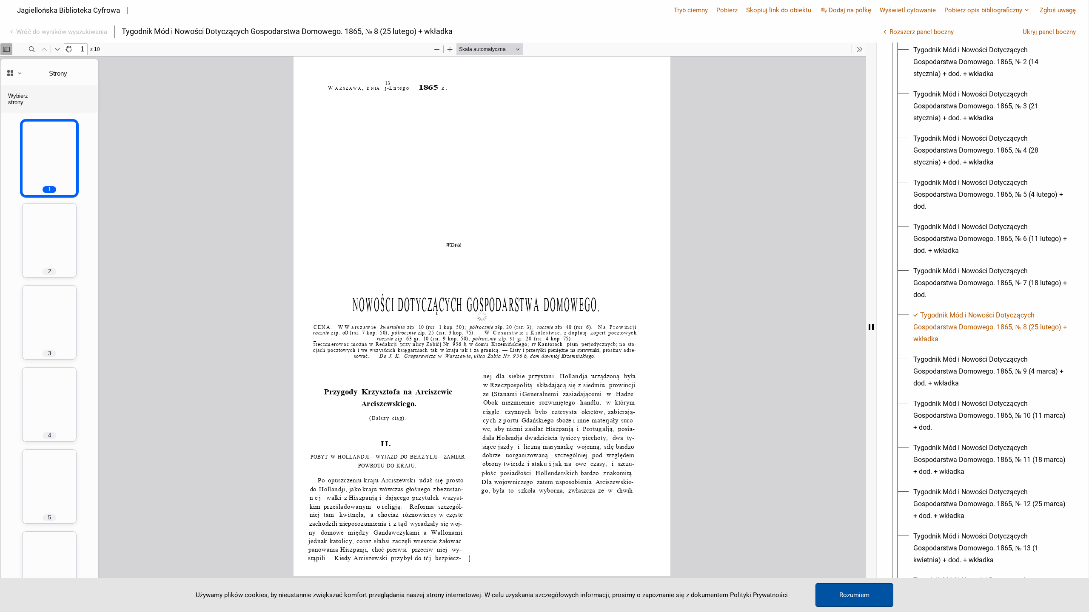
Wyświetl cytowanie (908, 10)
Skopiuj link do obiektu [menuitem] (778, 10)
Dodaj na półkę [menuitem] (850, 10)
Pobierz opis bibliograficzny (983, 10)
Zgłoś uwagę (1058, 10)
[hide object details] (871, 327)
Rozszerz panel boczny (921, 32)
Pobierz (727, 10)
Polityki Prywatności (759, 595)
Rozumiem (854, 595)
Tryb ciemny (691, 10)
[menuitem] (990, 62)
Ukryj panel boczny (1049, 32)
